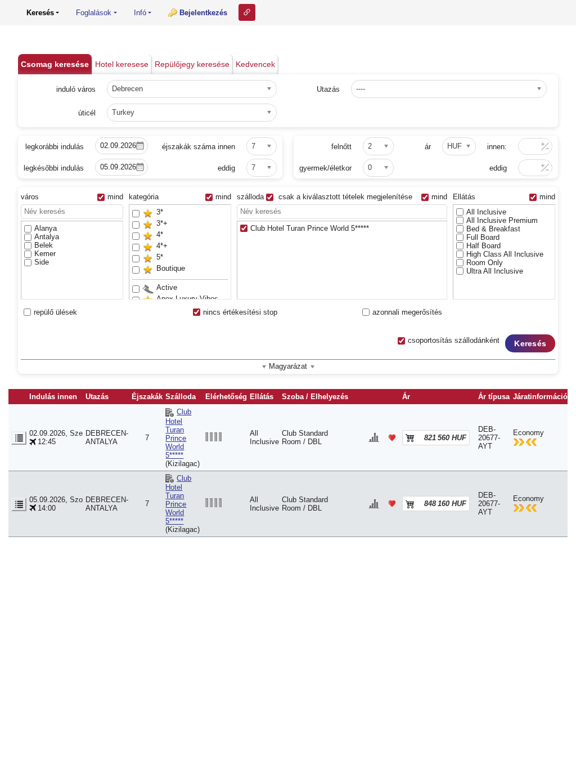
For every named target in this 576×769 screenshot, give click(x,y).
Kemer (45, 253)
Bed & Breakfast (493, 229)
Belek (43, 245)
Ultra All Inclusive (494, 271)
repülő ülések (55, 312)
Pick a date (140, 146)
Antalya (46, 237)
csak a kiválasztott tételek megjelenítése (344, 197)
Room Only (484, 262)
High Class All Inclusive (504, 254)
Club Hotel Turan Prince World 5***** (309, 228)
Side (41, 262)
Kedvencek (255, 64)
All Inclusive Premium (502, 220)
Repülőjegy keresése (192, 64)
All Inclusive (486, 212)
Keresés (530, 343)
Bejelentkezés (203, 12)
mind (115, 197)
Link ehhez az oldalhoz (246, 12)
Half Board (483, 246)
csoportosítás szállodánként (454, 340)
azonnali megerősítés (407, 312)
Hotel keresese (121, 64)
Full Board (483, 237)
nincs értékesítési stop (240, 312)
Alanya (45, 228)
